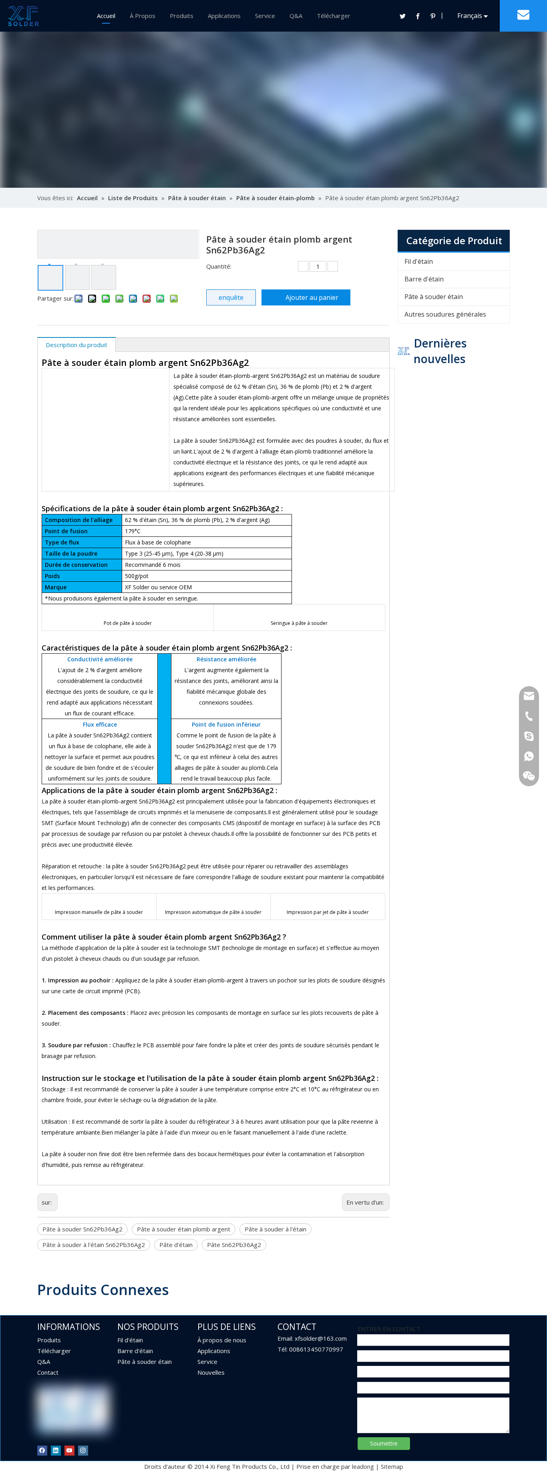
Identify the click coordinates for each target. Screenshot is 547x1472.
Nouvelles (211, 1372)
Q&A (296, 16)
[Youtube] (69, 1450)
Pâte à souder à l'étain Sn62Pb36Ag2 (93, 1245)
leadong (363, 1466)
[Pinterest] (432, 16)
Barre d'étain (424, 279)
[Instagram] (83, 1450)
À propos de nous (221, 1340)
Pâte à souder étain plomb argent (183, 1229)
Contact (47, 1372)
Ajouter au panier (312, 297)
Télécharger (333, 16)
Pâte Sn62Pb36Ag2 (234, 1245)
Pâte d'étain (176, 1245)
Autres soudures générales (445, 314)
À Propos (142, 16)
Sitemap (392, 1466)
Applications (224, 16)
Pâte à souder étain (433, 296)
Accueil (106, 16)
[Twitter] (402, 16)
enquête (231, 297)
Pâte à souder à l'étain (275, 1229)
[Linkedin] (56, 1450)
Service (265, 16)
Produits (181, 16)
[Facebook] (417, 16)
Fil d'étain (418, 261)
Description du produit (76, 345)
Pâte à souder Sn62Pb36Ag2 (82, 1229)
